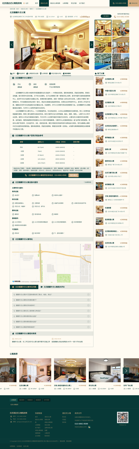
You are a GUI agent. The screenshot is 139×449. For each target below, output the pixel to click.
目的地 (64, 422)
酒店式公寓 (44, 3)
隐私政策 (62, 441)
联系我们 (47, 436)
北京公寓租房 (14, 404)
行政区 (64, 419)
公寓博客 (65, 3)
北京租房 (19, 446)
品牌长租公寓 (48, 428)
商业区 (64, 417)
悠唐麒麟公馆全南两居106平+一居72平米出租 (67, 342)
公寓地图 (45, 73)
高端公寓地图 (48, 422)
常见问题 (74, 3)
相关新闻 (68, 73)
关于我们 (82, 3)
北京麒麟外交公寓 (41, 9)
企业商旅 (37, 436)
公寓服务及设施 (33, 73)
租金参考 (22, 73)
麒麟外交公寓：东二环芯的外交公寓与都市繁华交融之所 (31, 342)
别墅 (46, 430)
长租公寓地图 (39, 430)
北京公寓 (25, 446)
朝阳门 (32, 9)
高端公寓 (47, 419)
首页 (36, 3)
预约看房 (106, 16)
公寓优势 (47, 433)
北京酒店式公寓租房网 (12, 3)
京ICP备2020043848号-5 (51, 441)
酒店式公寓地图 (55, 3)
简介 (14, 73)
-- (73, 147)
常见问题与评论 (56, 73)
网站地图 (68, 441)
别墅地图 (37, 433)
